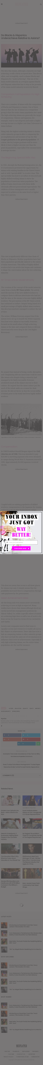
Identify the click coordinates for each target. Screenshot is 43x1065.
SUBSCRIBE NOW (20, 548)
